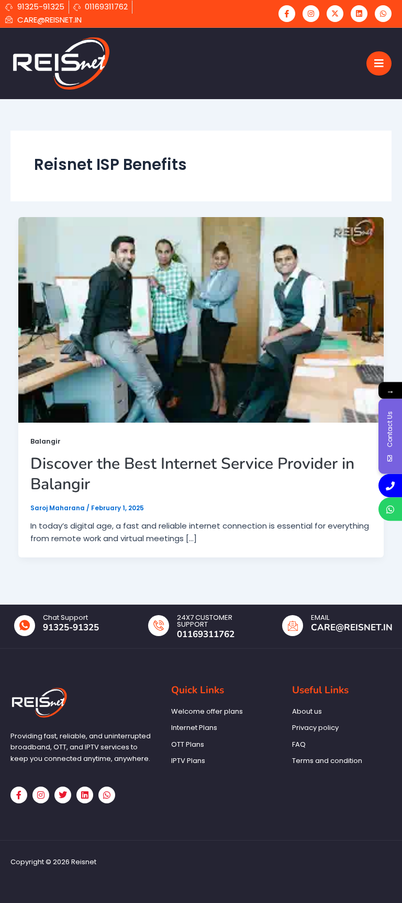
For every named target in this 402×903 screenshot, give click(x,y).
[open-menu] (379, 63)
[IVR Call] (390, 486)
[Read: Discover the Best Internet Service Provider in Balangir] (201, 319)
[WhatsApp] (383, 13)
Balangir (45, 441)
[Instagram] (311, 13)
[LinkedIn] (359, 13)
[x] (335, 13)
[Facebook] (286, 13)
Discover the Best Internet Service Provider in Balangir (192, 474)
